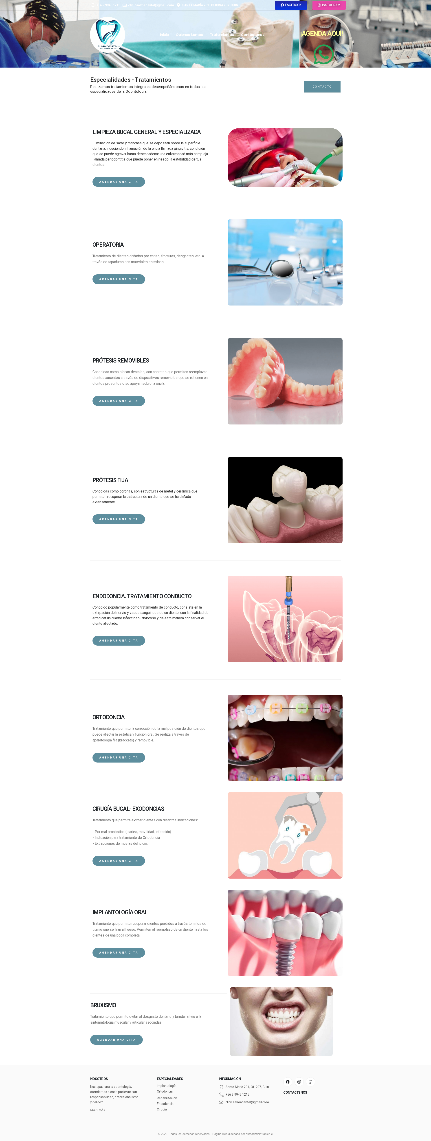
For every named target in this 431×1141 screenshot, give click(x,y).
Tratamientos (222, 34)
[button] (291, 5)
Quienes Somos (189, 34)
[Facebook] (287, 1081)
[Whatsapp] (310, 1081)
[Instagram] (299, 1081)
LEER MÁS (98, 1109)
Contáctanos (252, 34)
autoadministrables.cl (259, 1134)
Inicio (164, 34)
